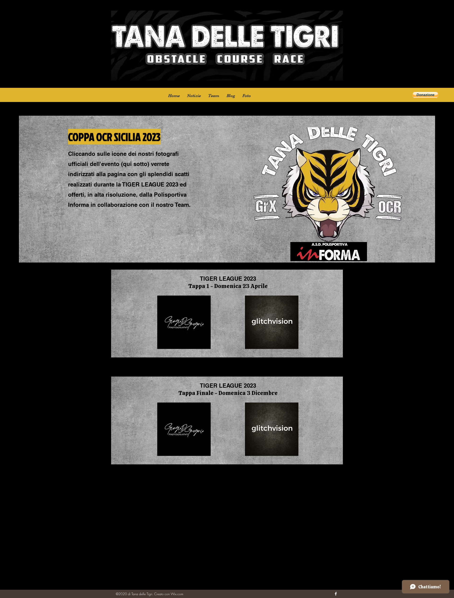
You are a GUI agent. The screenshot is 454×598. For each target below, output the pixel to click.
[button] (246, 95)
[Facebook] (335, 593)
